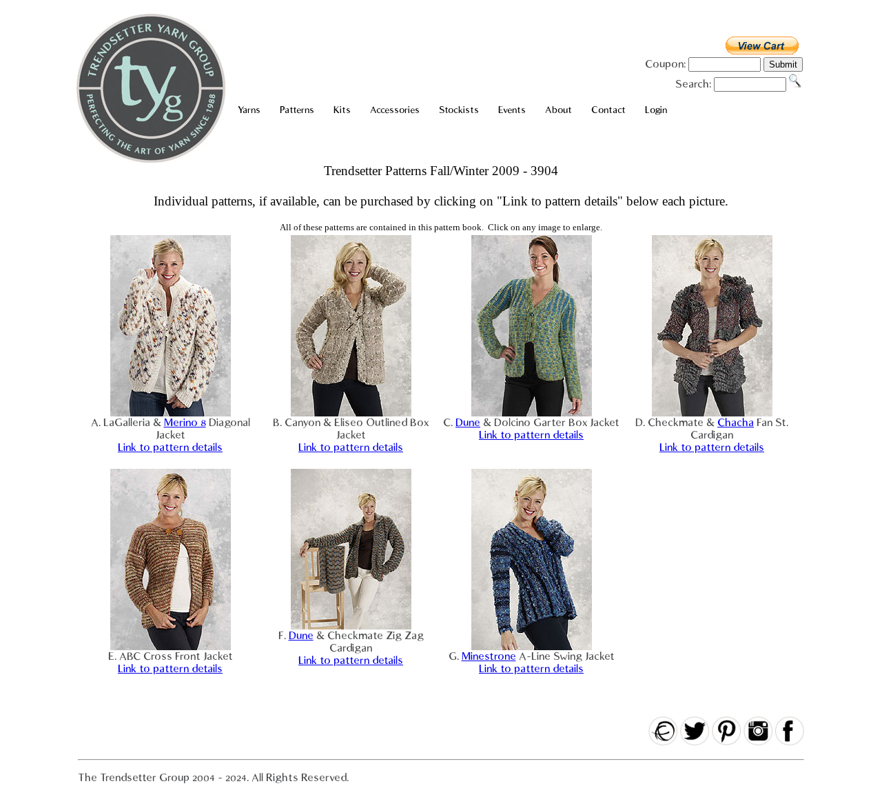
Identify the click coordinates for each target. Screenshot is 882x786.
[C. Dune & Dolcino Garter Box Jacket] (531, 413)
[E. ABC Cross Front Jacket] (170, 647)
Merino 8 (185, 422)
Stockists (459, 110)
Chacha (735, 422)
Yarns (249, 110)
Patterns (297, 110)
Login (656, 110)
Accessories (395, 110)
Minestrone (489, 656)
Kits (342, 110)
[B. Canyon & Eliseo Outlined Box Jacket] (351, 413)
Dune (467, 422)
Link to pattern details (170, 447)
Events (512, 110)
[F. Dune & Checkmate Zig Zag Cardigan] (351, 626)
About (558, 110)
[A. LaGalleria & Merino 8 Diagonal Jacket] (170, 413)
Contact (608, 110)
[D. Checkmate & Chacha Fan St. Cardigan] (712, 413)
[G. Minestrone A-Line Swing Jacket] (531, 647)
